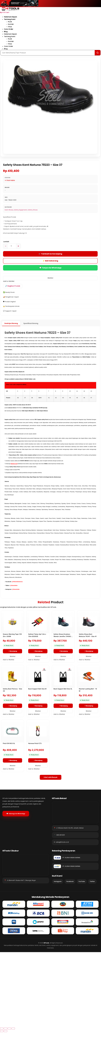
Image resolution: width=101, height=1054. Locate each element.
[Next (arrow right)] (5, 1031)
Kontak (11, 24)
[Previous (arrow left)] (1, 1031)
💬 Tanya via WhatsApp (50, 267)
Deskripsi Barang (11, 323)
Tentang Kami (9, 19)
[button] (50, 278)
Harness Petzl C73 (35, 743)
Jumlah (6, 241)
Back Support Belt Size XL (63, 689)
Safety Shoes (33, 210)
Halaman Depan (10, 17)
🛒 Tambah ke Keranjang (50, 254)
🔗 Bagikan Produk (12, 286)
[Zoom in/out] (13, 1028)
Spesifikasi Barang (30, 323)
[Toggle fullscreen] (9, 1028)
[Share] (5, 1028)
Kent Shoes (9, 210)
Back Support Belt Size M (37, 689)
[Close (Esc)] (1, 1028)
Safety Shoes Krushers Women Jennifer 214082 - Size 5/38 (63, 636)
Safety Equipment (20, 210)
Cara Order (8, 29)
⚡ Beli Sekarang (50, 261)
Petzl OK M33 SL (9, 743)
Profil (10, 22)
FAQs (10, 27)
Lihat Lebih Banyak (50, 777)
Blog (5, 31)
